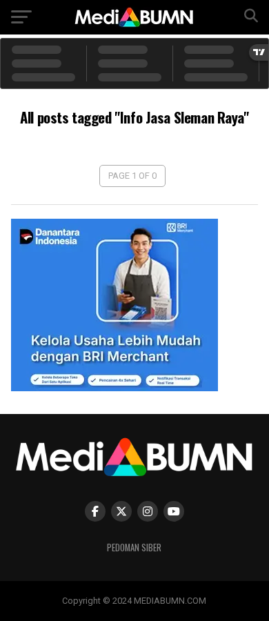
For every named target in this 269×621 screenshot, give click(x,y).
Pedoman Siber (134, 547)
